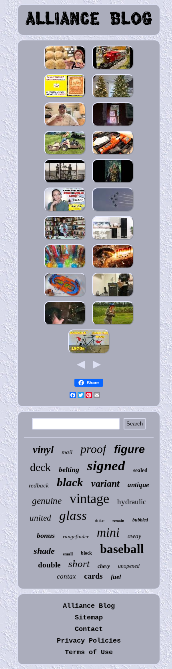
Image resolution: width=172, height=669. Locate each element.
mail (67, 452)
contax (66, 576)
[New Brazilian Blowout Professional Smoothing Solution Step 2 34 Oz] (65, 211)
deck (40, 467)
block (86, 553)
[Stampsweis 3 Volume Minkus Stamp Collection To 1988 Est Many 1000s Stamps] (113, 126)
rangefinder (76, 536)
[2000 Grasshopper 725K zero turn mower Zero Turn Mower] (65, 154)
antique (138, 485)
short (79, 563)
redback (39, 485)
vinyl (43, 449)
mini (108, 532)
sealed (140, 470)
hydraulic (131, 501)
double (49, 565)
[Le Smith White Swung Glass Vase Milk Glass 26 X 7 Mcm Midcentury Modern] (65, 268)
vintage (89, 498)
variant (105, 483)
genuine (47, 501)
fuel (116, 576)
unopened (129, 566)
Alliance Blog (89, 606)
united (40, 518)
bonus (46, 535)
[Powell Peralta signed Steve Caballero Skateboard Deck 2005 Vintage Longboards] (65, 239)
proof (93, 448)
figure (129, 449)
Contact (89, 629)
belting (69, 469)
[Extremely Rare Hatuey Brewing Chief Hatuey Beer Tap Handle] (65, 126)
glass (73, 515)
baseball (122, 549)
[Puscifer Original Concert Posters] (65, 182)
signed (106, 465)
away (134, 536)
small (68, 553)
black (70, 482)
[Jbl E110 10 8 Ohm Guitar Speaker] (113, 296)
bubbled (140, 520)
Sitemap (89, 617)
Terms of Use (89, 652)
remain (118, 521)
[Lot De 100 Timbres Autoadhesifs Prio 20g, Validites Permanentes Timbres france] (65, 97)
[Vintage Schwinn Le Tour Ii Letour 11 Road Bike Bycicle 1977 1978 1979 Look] (89, 353)
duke (99, 520)
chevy (104, 566)
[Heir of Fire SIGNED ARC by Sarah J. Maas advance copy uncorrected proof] (113, 182)
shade (44, 551)
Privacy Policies (89, 641)
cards (93, 575)
